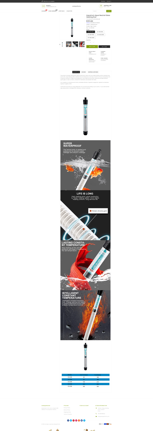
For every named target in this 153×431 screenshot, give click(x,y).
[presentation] (59, 44)
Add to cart (92, 46)
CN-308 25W (91, 31)
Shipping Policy (67, 412)
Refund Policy (67, 410)
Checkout (103, 1)
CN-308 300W (91, 37)
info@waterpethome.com (103, 416)
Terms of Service (68, 414)
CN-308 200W (100, 34)
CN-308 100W (91, 34)
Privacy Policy (67, 407)
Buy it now (104, 46)
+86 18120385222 (101, 413)
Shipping (88, 22)
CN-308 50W (100, 31)
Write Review (96, 19)
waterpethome (76, 6)
